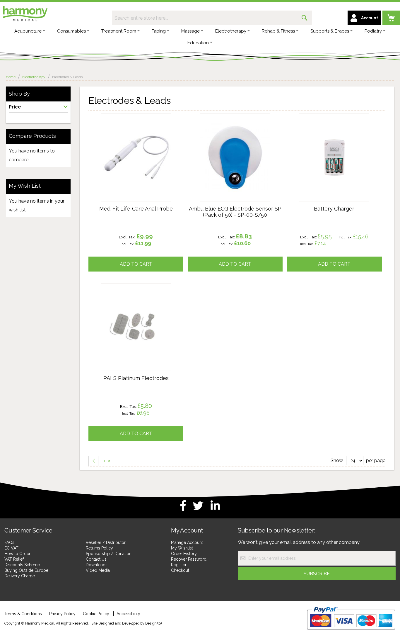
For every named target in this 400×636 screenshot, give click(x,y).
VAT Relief (14, 559)
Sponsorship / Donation (108, 553)
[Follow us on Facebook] (183, 506)
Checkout (180, 570)
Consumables (78, 31)
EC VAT (11, 548)
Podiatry (176, 42)
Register (179, 564)
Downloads (96, 564)
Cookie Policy (96, 613)
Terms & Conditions (23, 613)
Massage (207, 31)
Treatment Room (128, 31)
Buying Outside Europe (26, 570)
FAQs (9, 542)
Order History (184, 553)
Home (11, 77)
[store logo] (25, 12)
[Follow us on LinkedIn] (215, 506)
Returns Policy (99, 548)
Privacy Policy (62, 613)
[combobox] (212, 18)
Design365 (153, 623)
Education (214, 42)
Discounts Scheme (22, 564)
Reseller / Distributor (106, 542)
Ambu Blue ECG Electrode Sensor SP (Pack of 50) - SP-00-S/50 (235, 212)
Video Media (98, 570)
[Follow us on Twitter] (198, 506)
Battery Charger (334, 209)
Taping (172, 31)
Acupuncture (31, 31)
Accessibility (128, 613)
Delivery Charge (19, 576)
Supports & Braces (355, 31)
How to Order (17, 553)
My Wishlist (182, 548)
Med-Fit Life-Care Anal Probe (136, 209)
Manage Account (187, 542)
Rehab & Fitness (301, 31)
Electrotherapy (250, 31)
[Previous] (93, 461)
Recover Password (188, 559)
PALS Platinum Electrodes (136, 378)
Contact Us (96, 559)
